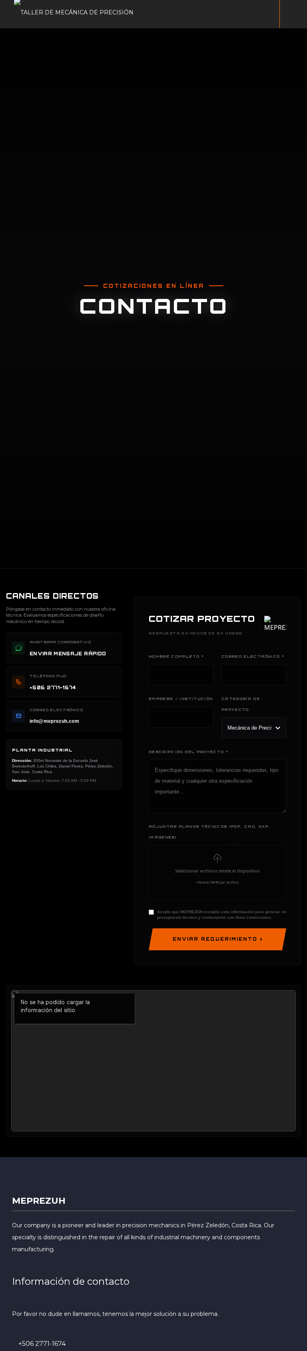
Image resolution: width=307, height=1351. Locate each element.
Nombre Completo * (176, 656)
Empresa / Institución (181, 698)
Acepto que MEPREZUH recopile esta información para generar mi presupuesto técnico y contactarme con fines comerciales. (221, 915)
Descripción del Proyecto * (188, 752)
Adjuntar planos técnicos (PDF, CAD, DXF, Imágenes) (210, 831)
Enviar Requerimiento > (218, 939)
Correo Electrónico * (252, 656)
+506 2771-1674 (42, 1343)
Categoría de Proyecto (240, 704)
